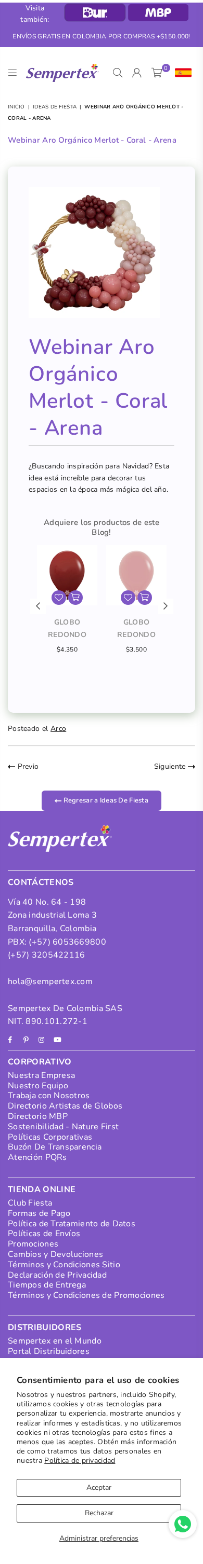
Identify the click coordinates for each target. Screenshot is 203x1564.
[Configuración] (181, 73)
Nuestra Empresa (41, 1075)
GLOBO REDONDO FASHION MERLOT (67, 629)
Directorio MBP (38, 1116)
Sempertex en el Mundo (55, 1341)
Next (165, 606)
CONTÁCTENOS (41, 882)
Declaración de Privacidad (57, 1275)
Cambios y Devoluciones (55, 1254)
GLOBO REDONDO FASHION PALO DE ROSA (136, 629)
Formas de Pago (39, 1213)
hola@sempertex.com (50, 981)
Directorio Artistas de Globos (65, 1106)
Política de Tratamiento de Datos (71, 1223)
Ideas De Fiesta (55, 106)
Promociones (33, 1244)
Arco (58, 728)
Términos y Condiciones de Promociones (86, 1295)
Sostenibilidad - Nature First (63, 1126)
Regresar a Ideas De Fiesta (104, 800)
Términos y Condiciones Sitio (64, 1264)
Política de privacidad (79, 1460)
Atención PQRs (37, 1157)
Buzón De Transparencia (55, 1147)
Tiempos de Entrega (47, 1285)
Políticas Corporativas (50, 1137)
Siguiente (171, 766)
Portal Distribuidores (49, 1351)
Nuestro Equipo (38, 1085)
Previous (38, 606)
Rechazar (99, 1513)
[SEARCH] (118, 73)
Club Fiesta (30, 1203)
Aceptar (98, 1487)
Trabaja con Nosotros (49, 1095)
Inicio (16, 106)
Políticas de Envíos (44, 1233)
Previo (27, 766)
